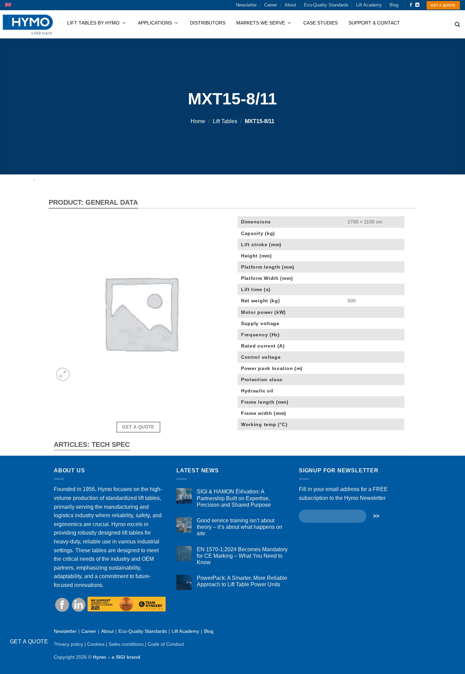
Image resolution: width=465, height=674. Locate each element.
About (290, 4)
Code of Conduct (166, 644)
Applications (155, 23)
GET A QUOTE (29, 641)
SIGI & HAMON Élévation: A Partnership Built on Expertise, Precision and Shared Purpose (234, 498)
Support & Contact (374, 23)
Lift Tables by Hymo (94, 23)
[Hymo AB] (27, 25)
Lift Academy (369, 4)
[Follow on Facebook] (411, 5)
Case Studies (320, 23)
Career (270, 4)
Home (198, 121)
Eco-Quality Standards (326, 4)
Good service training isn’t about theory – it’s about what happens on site (239, 527)
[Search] (457, 24)
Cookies (96, 644)
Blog (393, 4)
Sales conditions (126, 644)
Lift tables (225, 121)
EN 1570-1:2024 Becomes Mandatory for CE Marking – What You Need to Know (242, 555)
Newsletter (246, 4)
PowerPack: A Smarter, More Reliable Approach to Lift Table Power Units (242, 581)
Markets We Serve (261, 23)
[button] (62, 374)
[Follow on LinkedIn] (417, 5)
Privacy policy (68, 644)
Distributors (207, 23)
